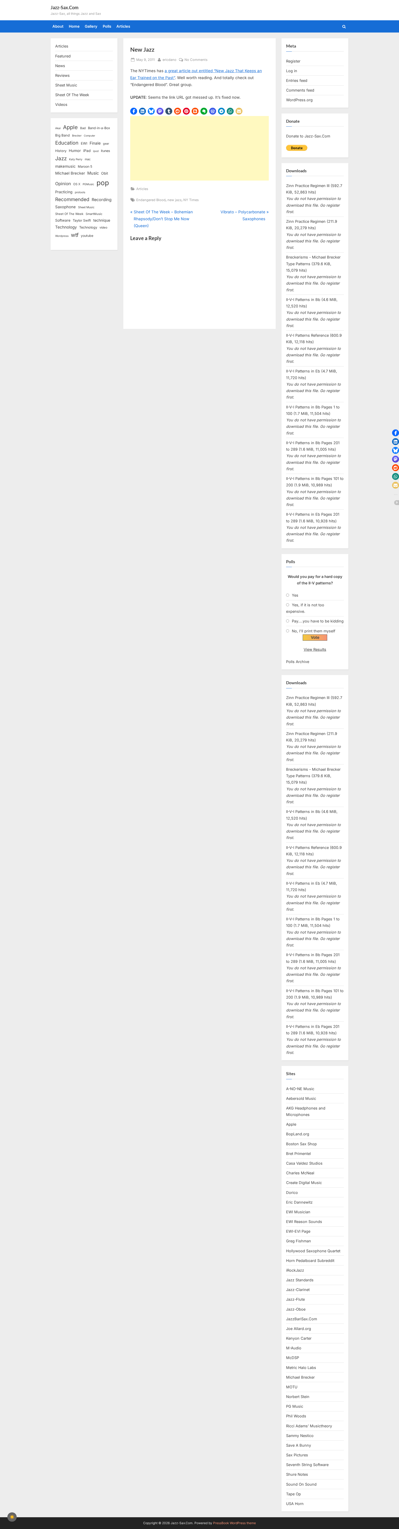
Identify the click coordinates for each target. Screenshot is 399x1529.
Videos (61, 104)
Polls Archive (297, 661)
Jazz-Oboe (295, 1309)
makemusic (65, 166)
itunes (105, 151)
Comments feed (300, 90)
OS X (76, 184)
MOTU (291, 1387)
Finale (95, 143)
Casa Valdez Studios (304, 1163)
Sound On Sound (301, 1484)
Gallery (91, 26)
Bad (83, 128)
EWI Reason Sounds (304, 1221)
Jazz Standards (300, 1280)
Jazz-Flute (295, 1299)
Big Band (62, 135)
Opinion (63, 183)
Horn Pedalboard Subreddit (310, 1260)
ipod (96, 151)
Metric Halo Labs (301, 1367)
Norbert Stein (297, 1396)
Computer (89, 135)
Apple (70, 127)
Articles (123, 26)
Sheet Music (66, 85)
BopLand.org (297, 1134)
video (103, 227)
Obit (104, 173)
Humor (75, 150)
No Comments (196, 59)
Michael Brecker (70, 173)
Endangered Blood (151, 200)
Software (62, 220)
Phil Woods (296, 1416)
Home (74, 26)
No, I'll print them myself (313, 631)
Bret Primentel (298, 1153)
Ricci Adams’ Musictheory (309, 1426)
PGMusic (88, 184)
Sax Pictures (297, 1455)
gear (106, 143)
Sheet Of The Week (72, 94)
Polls (107, 26)
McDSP (292, 1357)
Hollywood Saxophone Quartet (313, 1251)
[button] (133, 111)
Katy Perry (75, 159)
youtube (87, 236)
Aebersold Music (301, 1098)
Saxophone (65, 207)
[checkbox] (12, 1517)
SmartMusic (94, 214)
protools (80, 192)
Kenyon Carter (298, 1338)
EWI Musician (298, 1212)
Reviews (62, 75)
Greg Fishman (298, 1241)
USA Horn (295, 1503)
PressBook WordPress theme (234, 1523)
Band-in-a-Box (99, 128)
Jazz (61, 158)
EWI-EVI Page (298, 1231)
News (60, 65)
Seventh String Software (307, 1464)
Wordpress (62, 236)
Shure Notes (297, 1474)
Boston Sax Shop (301, 1144)
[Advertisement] (199, 148)
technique (101, 220)
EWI (84, 143)
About (57, 26)
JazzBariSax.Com (301, 1319)
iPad (87, 151)
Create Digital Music (304, 1182)
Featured (63, 56)
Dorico (292, 1192)
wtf (75, 235)
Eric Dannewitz (299, 1202)
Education (67, 143)
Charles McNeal (300, 1173)
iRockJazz (295, 1270)
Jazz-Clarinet (298, 1289)
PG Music (294, 1406)
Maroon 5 (85, 166)
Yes (295, 595)
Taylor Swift (82, 220)
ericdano (169, 59)
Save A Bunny (298, 1445)
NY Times (191, 200)
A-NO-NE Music (300, 1088)
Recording (102, 199)
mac (88, 159)
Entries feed (296, 80)
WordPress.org (299, 100)
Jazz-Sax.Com (65, 7)
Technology (66, 227)
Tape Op (293, 1494)
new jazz (174, 200)
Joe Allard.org (298, 1328)
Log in (291, 70)
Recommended (72, 199)
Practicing (64, 192)
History (60, 151)
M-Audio (293, 1348)
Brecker (77, 135)
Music (93, 173)
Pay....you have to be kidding (318, 621)
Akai (58, 128)
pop (103, 183)
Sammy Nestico (300, 1435)
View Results (315, 649)
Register (293, 61)
